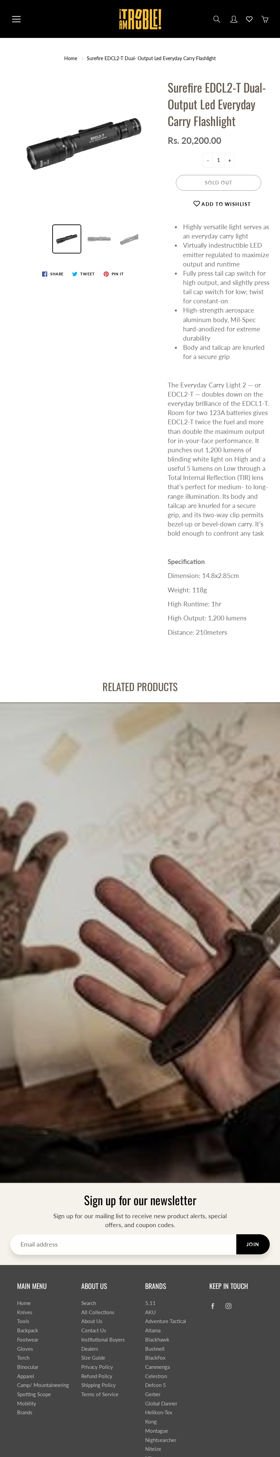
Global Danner (161, 1403)
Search (88, 1303)
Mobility (26, 1403)
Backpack (27, 1330)
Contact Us (93, 1330)
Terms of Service (99, 1394)
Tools (23, 1321)
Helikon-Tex (158, 1412)
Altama (152, 1330)
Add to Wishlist (225, 204)
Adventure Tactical (165, 1321)
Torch (23, 1358)
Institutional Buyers (103, 1340)
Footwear (27, 1340)
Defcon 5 (155, 1385)
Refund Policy (96, 1376)
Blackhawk (157, 1340)
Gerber (152, 1394)
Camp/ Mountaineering (43, 1385)
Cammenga (157, 1367)
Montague (156, 1431)
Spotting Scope (34, 1394)
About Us (91, 1321)
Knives (24, 1312)
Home (70, 58)
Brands (24, 1412)
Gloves (25, 1349)
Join (253, 1244)
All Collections (97, 1312)
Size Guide (93, 1358)
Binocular (27, 1367)
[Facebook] (213, 1306)
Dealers (89, 1349)
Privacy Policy (97, 1367)
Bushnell (155, 1349)
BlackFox (155, 1358)
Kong (151, 1422)
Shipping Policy (98, 1385)
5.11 (150, 1303)
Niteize (153, 1449)
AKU (150, 1312)
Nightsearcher (160, 1440)
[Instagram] (229, 1306)
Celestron (156, 1376)
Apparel (25, 1376)
